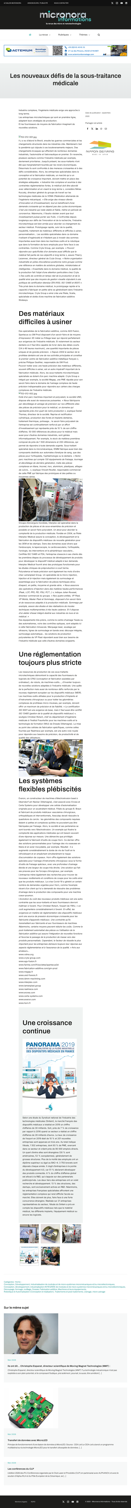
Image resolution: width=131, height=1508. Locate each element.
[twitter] (112, 3)
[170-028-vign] (31, 1388)
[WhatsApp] (101, 128)
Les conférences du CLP (21, 1469)
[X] (92, 128)
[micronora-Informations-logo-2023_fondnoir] (65, 11)
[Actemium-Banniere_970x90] (65, 46)
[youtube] (122, 3)
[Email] (105, 128)
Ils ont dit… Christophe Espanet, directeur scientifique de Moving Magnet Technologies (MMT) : (59, 1366)
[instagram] (117, 3)
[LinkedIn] (97, 128)
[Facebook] (87, 128)
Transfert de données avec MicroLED (27, 1440)
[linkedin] (126, 3)
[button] (100, 35)
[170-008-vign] (31, 1314)
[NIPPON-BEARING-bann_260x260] (100, 134)
